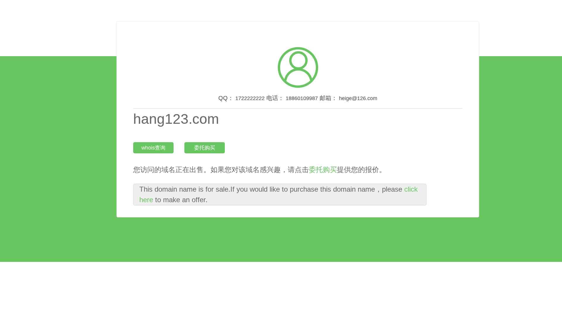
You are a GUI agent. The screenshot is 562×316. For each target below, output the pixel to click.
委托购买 (204, 148)
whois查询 (153, 148)
